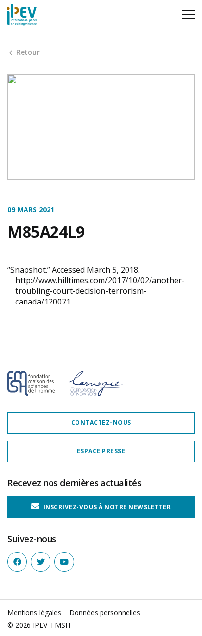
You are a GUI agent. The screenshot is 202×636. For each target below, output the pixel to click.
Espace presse (101, 451)
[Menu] (188, 15)
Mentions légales (34, 612)
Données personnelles (104, 612)
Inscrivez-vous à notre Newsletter (106, 507)
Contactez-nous (101, 422)
